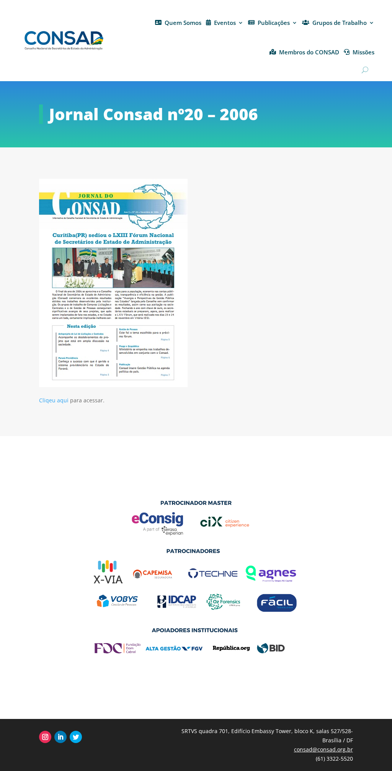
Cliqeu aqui (54, 400)
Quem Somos (183, 22)
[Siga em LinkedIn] (60, 737)
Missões (363, 52)
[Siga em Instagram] (45, 737)
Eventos (225, 22)
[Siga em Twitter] (76, 737)
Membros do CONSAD (309, 52)
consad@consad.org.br (323, 749)
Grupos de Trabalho (339, 22)
